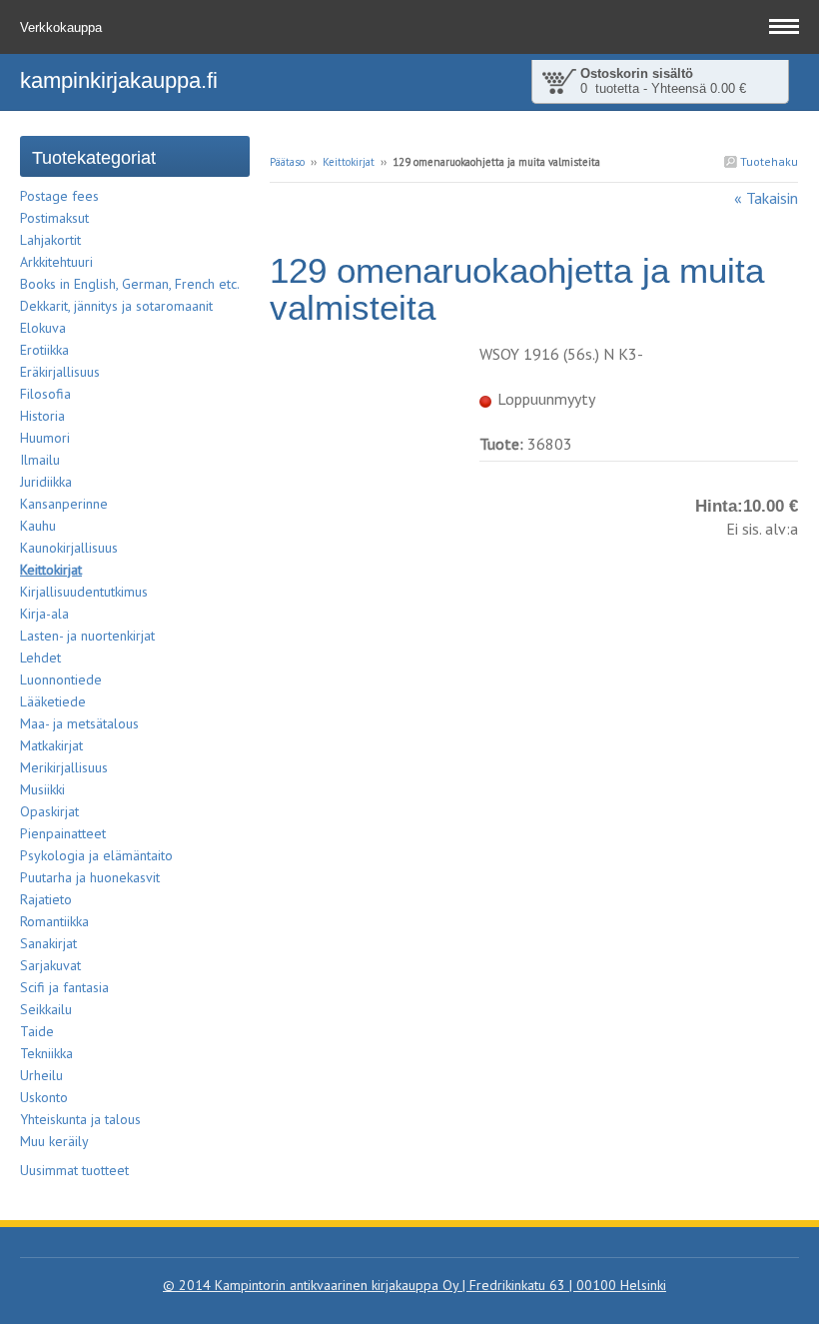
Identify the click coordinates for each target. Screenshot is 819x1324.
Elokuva (43, 328)
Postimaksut (54, 218)
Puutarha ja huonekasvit (90, 877)
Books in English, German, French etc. (130, 284)
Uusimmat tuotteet (74, 1170)
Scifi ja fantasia (64, 987)
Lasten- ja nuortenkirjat (87, 636)
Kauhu (38, 526)
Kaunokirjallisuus (69, 548)
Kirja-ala (44, 614)
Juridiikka (46, 482)
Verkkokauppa (63, 27)
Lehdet (40, 657)
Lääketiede (53, 701)
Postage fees (59, 196)
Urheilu (41, 1075)
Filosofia (45, 394)
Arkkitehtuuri (56, 262)
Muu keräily (54, 1141)
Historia (42, 416)
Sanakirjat (48, 943)
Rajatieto (46, 899)
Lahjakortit (50, 240)
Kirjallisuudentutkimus (84, 592)
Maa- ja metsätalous (79, 723)
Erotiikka (44, 350)
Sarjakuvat (50, 965)
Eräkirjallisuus (60, 372)
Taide (37, 1031)
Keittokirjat (349, 162)
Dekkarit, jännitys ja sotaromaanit (116, 306)
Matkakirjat (51, 745)
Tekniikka (46, 1053)
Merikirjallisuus (64, 767)
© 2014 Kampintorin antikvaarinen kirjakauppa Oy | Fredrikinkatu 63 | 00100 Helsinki (414, 1285)
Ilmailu (40, 460)
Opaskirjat (49, 811)
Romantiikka (54, 921)
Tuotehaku (767, 161)
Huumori (45, 438)
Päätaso (287, 162)
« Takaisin (766, 198)
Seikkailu (46, 1009)
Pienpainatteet (63, 833)
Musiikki (42, 789)
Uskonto (44, 1097)
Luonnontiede (61, 679)
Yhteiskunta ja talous (80, 1119)
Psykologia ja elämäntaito (96, 855)
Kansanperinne (64, 504)
